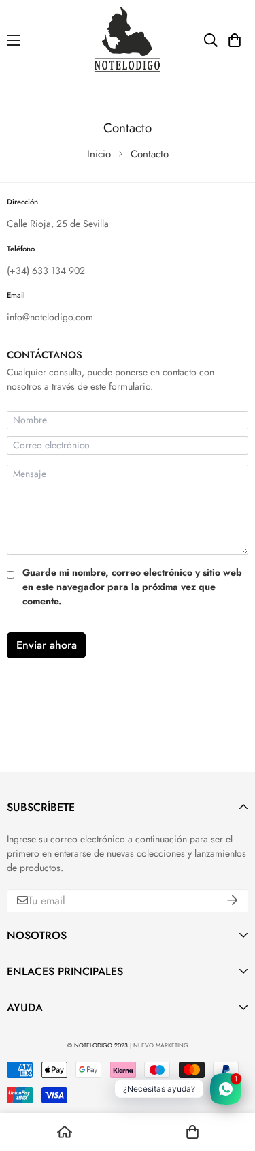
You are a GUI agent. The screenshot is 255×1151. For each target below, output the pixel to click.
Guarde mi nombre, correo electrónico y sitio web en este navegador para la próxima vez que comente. (132, 587)
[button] (234, 40)
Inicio (99, 154)
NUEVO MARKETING (160, 1045)
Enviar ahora (46, 645)
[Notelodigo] (127, 40)
